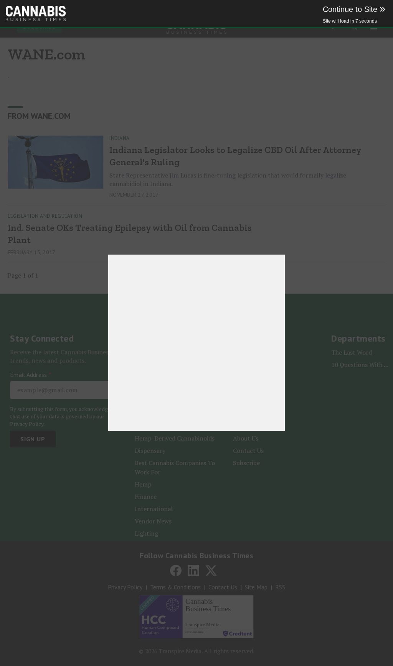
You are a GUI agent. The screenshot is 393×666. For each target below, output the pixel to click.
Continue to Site (354, 9)
